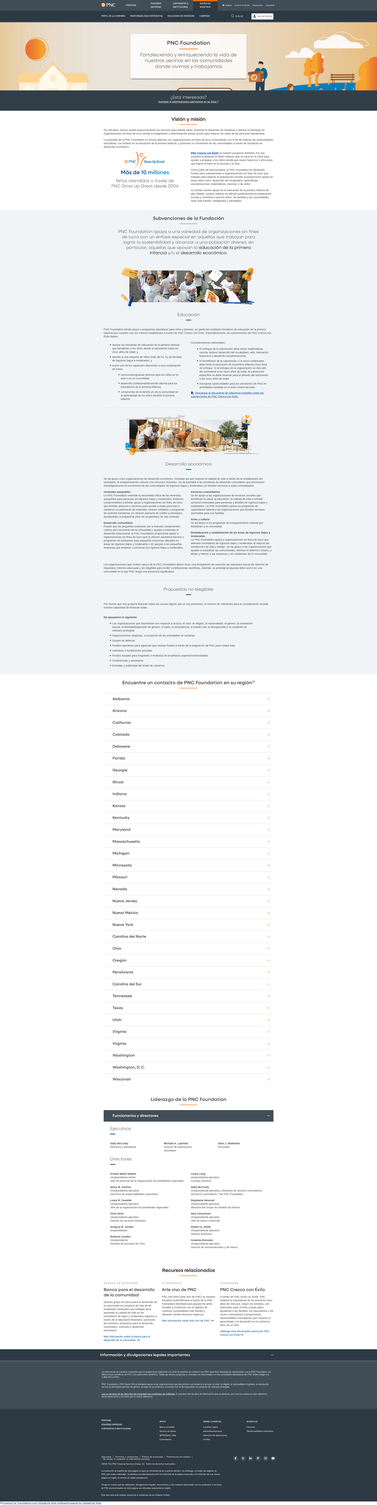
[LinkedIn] (250, 1458)
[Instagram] (265, 1458)
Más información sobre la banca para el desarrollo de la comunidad (127, 1338)
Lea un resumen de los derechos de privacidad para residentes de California (138, 1394)
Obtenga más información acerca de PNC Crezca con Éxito (244, 1333)
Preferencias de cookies (178, 1457)
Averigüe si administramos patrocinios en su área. (187, 101)
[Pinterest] (258, 1458)
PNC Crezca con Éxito (205, 153)
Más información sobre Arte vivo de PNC (186, 1320)
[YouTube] (273, 1458)
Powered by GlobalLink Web (84, 1503)
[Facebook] (235, 1458)
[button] (113, 16)
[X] (243, 1458)
